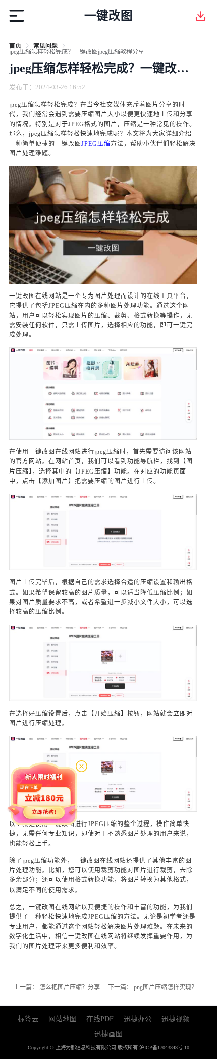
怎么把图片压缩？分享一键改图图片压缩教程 (99, 987)
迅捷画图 (108, 1034)
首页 (15, 45)
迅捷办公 (138, 1019)
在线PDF (100, 1019)
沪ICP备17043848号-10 (164, 1047)
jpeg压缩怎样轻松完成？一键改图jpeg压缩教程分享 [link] (76, 51)
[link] (15, 45)
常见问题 (45, 45)
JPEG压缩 (96, 143)
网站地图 (62, 1019)
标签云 (28, 1019)
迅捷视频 (175, 1019)
